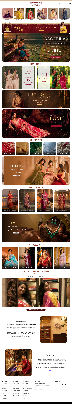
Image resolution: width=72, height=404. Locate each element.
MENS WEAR (4, 393)
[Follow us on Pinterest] (62, 384)
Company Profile (16, 393)
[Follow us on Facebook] (56, 384)
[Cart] (69, 3)
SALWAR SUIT (4, 390)
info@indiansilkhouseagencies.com (42, 385)
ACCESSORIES (4, 398)
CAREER (24, 398)
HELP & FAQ (25, 397)
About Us (14, 392)
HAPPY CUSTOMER (16, 388)
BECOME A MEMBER (16, 390)
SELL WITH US (15, 386)
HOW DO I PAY (25, 385)
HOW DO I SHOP (26, 383)
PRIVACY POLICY (26, 392)
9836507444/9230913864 (40, 383)
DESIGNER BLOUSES (5, 388)
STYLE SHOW (15, 385)
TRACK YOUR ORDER (6, 383)
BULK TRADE (25, 395)
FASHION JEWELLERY (5, 397)
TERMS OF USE (25, 390)
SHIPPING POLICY (26, 393)
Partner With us (16, 395)
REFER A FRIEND (25, 386)
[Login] (65, 3)
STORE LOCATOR (16, 383)
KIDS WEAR (4, 395)
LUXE (3, 386)
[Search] (63, 3)
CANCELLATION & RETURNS (27, 388)
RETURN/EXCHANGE (5, 385)
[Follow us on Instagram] (59, 384)
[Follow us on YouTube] (65, 384)
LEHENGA (3, 392)
